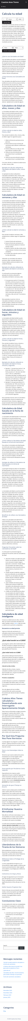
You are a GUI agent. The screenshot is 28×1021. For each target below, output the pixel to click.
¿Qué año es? (6, 970)
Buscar (21, 948)
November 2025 (7, 992)
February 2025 (7, 995)
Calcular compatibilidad (8, 50)
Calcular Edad (6, 22)
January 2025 (6, 997)
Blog (4, 1011)
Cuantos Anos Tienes (10, 2)
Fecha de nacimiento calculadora (12, 977)
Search (5, 945)
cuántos (16, 623)
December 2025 (7, 990)
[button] (26, 2)
